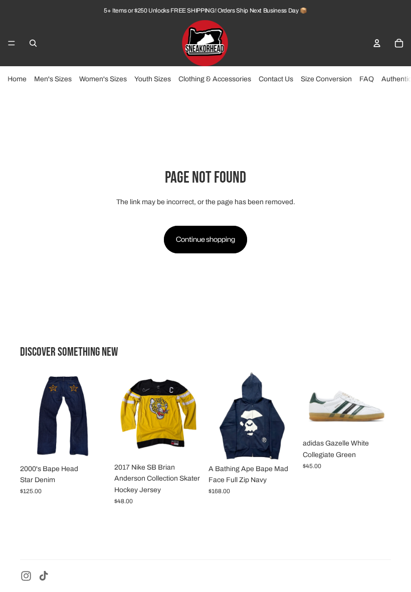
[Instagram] (26, 576)
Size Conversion (326, 79)
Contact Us (276, 79)
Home (17, 79)
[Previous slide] (31, 415)
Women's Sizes (103, 79)
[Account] (377, 43)
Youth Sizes (152, 79)
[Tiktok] (44, 576)
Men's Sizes (53, 79)
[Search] (33, 43)
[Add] (93, 444)
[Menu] (11, 43)
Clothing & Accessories (214, 79)
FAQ (366, 79)
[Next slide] (97, 415)
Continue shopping (205, 239)
